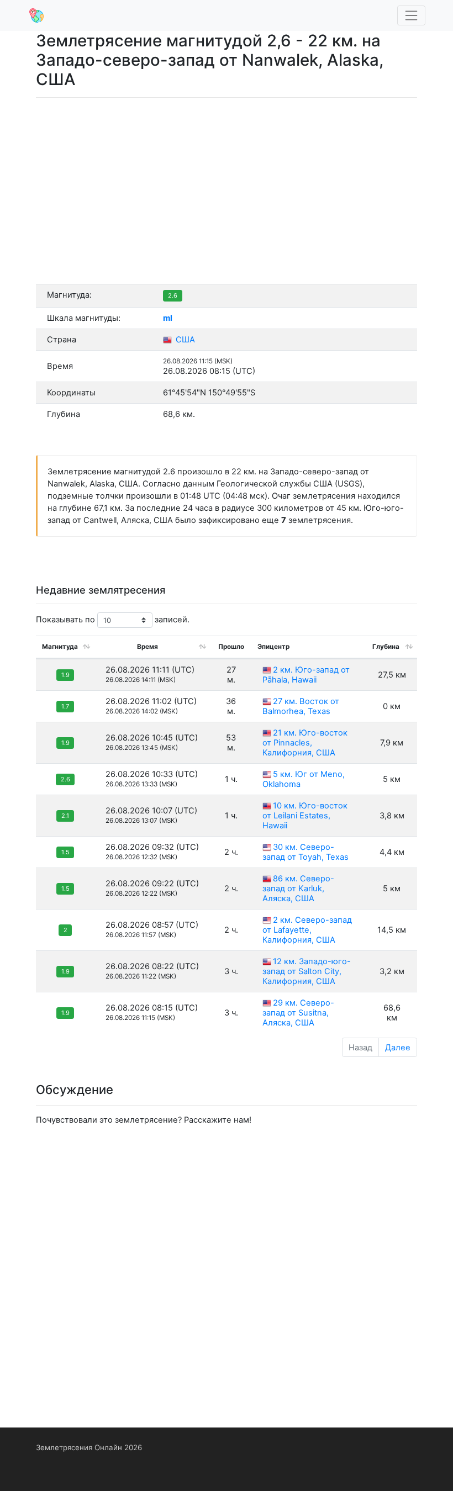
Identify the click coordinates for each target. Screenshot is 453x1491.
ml (167, 318)
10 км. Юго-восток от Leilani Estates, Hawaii (304, 816)
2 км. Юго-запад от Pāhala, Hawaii (306, 675)
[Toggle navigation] (411, 16)
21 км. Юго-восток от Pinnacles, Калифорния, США (304, 743)
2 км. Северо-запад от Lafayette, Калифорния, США (307, 930)
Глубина (385, 647)
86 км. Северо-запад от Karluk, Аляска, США (298, 888)
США (184, 340)
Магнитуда (60, 647)
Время (147, 647)
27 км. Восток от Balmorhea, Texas (300, 706)
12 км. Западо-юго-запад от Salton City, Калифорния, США (306, 971)
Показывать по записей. (112, 620)
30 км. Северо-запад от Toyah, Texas (305, 852)
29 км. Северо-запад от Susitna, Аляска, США (298, 1013)
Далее (397, 1048)
